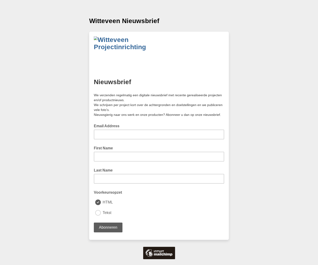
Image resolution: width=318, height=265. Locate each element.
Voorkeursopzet (108, 192)
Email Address (108, 125)
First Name (103, 148)
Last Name (103, 170)
